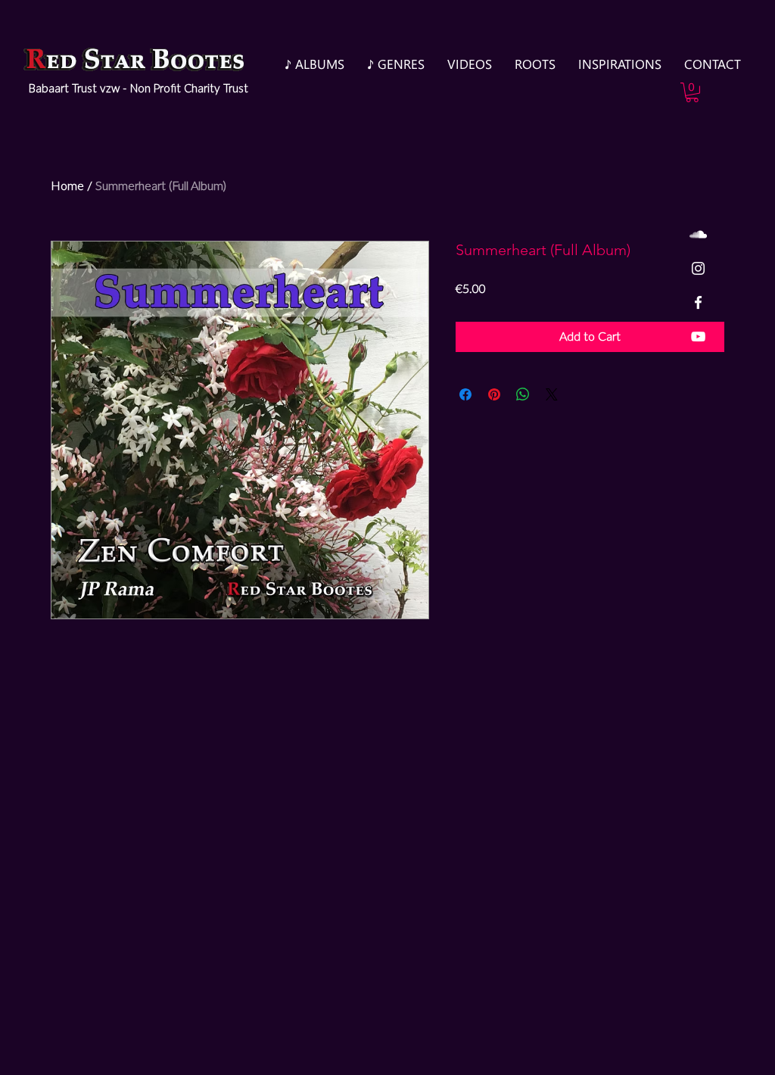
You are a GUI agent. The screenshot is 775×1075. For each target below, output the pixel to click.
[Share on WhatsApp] (523, 394)
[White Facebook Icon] (698, 302)
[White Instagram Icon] (698, 268)
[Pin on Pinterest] (494, 394)
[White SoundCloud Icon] (698, 234)
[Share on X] (552, 394)
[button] (692, 92)
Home (67, 186)
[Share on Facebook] (465, 394)
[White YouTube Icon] (698, 336)
